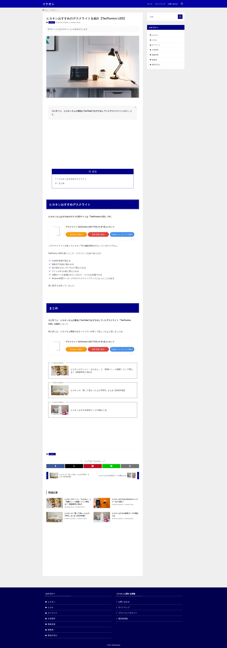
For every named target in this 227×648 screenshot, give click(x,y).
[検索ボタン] (181, 4)
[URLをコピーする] (130, 466)
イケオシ (48, 3)
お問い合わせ (124, 601)
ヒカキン (51, 22)
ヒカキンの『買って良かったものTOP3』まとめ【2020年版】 (98, 390)
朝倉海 (154, 59)
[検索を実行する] (180, 16)
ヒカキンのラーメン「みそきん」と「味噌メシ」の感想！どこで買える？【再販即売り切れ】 (102, 370)
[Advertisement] (92, 144)
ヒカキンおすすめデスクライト (72, 178)
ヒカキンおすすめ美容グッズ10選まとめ (89, 410)
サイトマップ (124, 607)
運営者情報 (123, 618)
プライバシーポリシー (127, 612)
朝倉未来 (155, 54)
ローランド (156, 45)
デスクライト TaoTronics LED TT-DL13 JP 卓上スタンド (90, 226)
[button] (55, 466)
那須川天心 (156, 64)
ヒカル (154, 40)
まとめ (61, 183)
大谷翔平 (155, 49)
